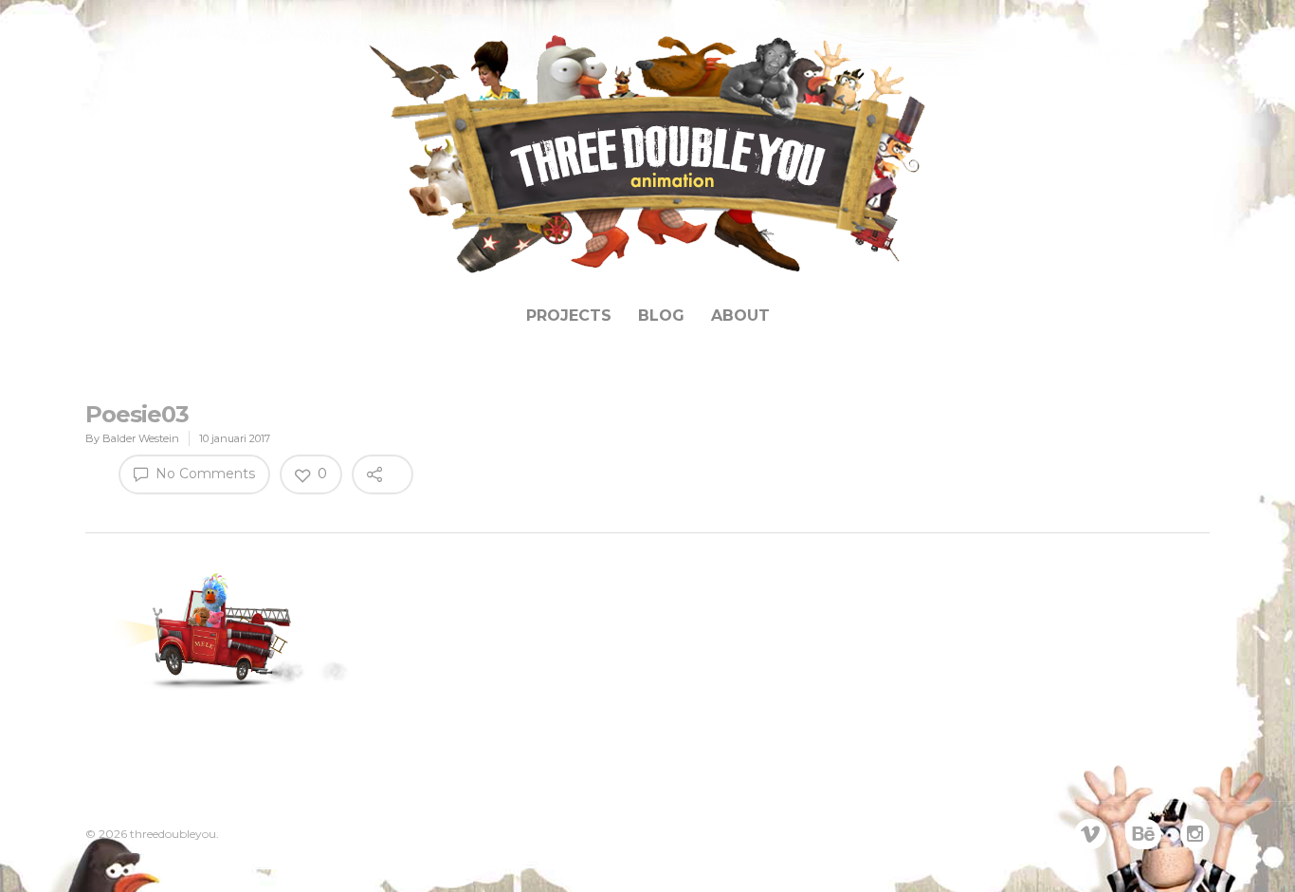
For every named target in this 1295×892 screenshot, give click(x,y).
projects (568, 316)
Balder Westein (140, 438)
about (740, 316)
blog (661, 316)
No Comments (203, 473)
